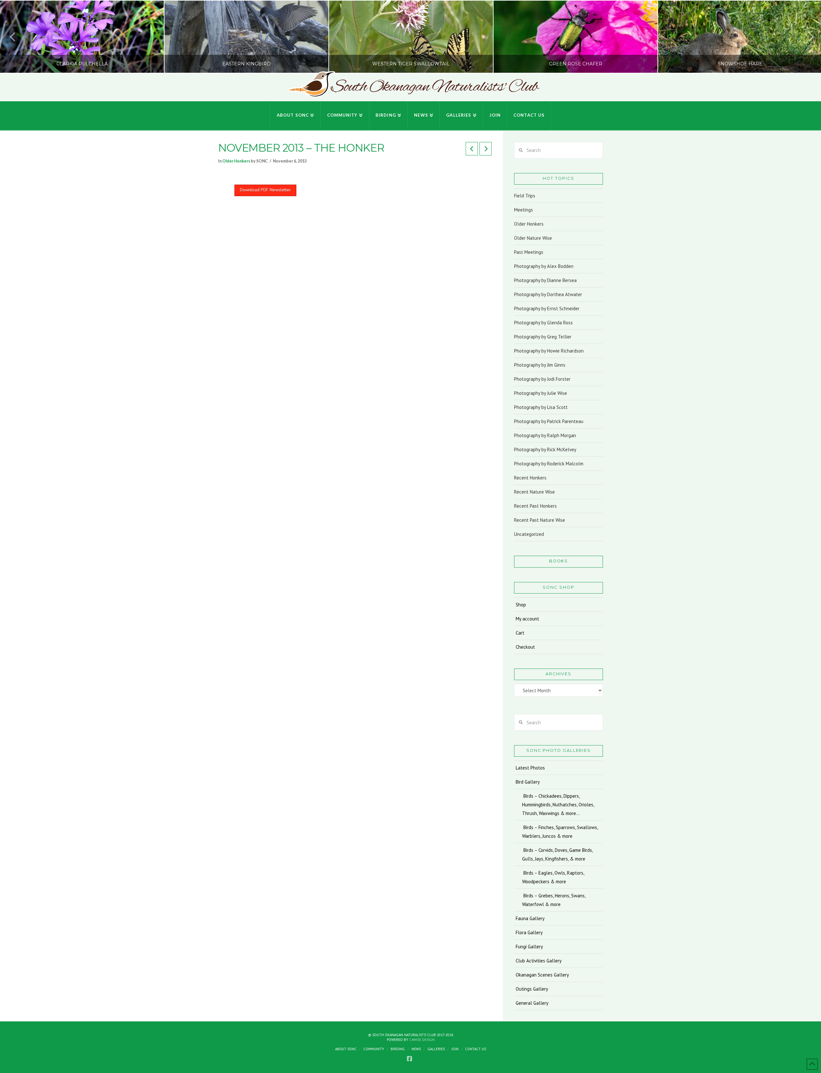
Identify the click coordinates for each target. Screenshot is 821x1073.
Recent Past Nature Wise (539, 520)
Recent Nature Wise (534, 492)
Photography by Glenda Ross (543, 323)
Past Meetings (528, 252)
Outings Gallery (532, 989)
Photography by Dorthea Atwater (548, 294)
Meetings (523, 210)
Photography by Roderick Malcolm (548, 464)
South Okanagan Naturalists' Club (434, 87)
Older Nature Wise (533, 238)
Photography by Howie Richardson (549, 351)
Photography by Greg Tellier (542, 337)
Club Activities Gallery (539, 961)
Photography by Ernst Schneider (547, 308)
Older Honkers (236, 161)
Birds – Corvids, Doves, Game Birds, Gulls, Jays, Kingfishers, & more (557, 854)
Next (807, 36)
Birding (398, 1049)
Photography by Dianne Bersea (545, 280)
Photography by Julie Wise (540, 393)
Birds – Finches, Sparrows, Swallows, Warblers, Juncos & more (560, 831)
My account (527, 619)
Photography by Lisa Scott (541, 407)
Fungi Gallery (529, 947)
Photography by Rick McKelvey (545, 449)
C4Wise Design (422, 1039)
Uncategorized (529, 534)
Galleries (436, 1049)
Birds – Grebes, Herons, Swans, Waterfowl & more (554, 900)
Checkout (525, 647)
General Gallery (532, 1003)
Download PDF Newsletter (265, 190)
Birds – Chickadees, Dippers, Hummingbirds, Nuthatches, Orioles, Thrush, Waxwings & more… (558, 804)
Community (373, 1049)
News (416, 1049)
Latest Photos (530, 768)
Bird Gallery (528, 782)
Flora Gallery (529, 932)
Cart (520, 633)
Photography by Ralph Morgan (545, 435)
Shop (521, 605)
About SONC (346, 1049)
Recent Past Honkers (535, 506)
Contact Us (475, 1049)
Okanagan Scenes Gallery (542, 975)
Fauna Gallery (530, 918)
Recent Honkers (530, 478)
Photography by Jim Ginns (539, 365)
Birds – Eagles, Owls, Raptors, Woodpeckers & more (553, 877)
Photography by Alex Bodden (543, 266)
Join (455, 1049)
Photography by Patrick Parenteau (548, 421)
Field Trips (524, 196)
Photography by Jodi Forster (542, 379)
